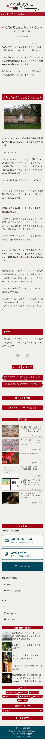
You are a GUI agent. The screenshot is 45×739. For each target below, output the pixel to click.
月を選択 (6, 710)
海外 (23, 700)
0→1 (23, 692)
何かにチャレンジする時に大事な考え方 (26, 646)
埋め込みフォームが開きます (24, 407)
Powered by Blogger (24, 733)
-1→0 (12, 692)
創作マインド (11, 696)
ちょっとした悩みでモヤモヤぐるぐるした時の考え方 (26, 657)
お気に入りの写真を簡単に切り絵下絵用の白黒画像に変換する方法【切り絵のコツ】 (26, 635)
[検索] (18, 14)
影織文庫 (26, 728)
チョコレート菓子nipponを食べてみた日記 (27, 667)
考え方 (28, 367)
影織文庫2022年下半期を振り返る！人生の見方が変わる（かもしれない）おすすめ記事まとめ (26, 678)
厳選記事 (26, 696)
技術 (38, 696)
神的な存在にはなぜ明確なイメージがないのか (23, 384)
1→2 (17, 367)
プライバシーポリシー (23, 736)
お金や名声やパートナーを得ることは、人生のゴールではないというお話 (22, 377)
